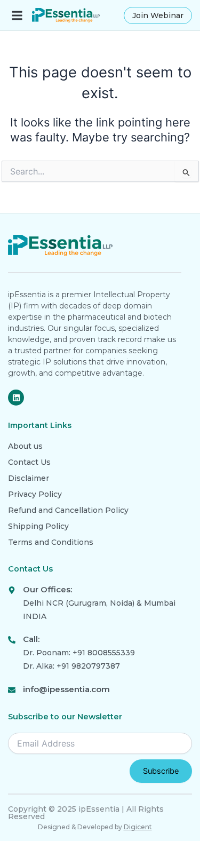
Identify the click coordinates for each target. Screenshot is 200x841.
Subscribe (161, 771)
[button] (17, 15)
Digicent (138, 827)
